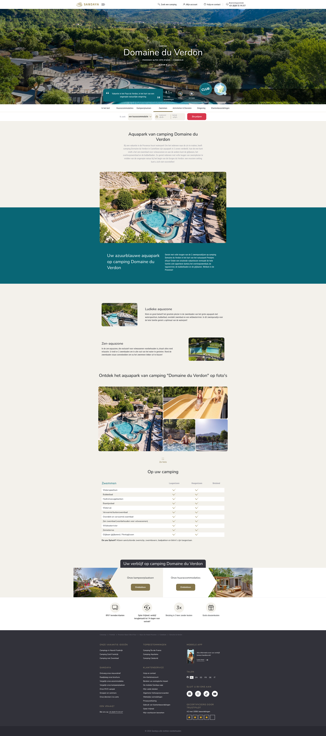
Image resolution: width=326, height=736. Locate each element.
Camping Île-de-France (152, 650)
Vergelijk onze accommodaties (112, 681)
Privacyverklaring (150, 701)
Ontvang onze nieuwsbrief (110, 673)
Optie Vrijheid (148, 709)
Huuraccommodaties (124, 108)
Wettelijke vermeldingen (152, 697)
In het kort (105, 108)
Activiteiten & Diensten (182, 108)
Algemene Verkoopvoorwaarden (156, 693)
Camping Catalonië (150, 658)
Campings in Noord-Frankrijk (111, 650)
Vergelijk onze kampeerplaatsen (112, 685)
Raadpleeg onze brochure (110, 677)
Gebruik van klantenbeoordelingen (156, 705)
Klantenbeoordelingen (220, 108)
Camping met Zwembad (109, 658)
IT (214, 677)
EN (196, 677)
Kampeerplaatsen (144, 108)
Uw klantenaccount (150, 677)
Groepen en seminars (108, 693)
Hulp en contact (149, 673)
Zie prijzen (197, 116)
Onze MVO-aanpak (107, 689)
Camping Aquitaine (150, 654)
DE (210, 677)
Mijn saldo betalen (150, 689)
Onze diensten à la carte (109, 697)
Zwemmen (163, 108)
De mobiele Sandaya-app (153, 685)
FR (206, 677)
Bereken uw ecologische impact (155, 681)
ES (201, 677)
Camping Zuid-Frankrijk (109, 654)
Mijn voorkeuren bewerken (153, 712)
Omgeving (201, 108)
